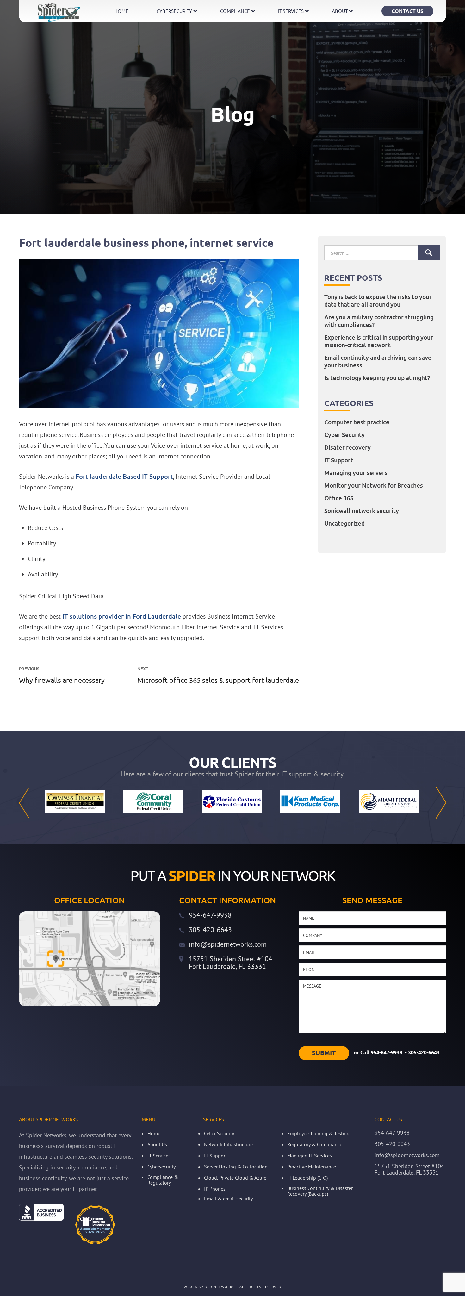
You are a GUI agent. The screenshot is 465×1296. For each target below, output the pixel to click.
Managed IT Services (309, 1155)
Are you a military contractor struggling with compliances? (379, 321)
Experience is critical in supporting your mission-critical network (378, 341)
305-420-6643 (210, 929)
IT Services (291, 11)
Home (121, 11)
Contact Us (407, 11)
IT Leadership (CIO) (307, 1178)
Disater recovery (347, 447)
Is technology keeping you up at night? (377, 377)
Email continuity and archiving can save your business (377, 361)
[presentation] (24, 803)
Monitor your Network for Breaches (373, 485)
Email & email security (228, 1198)
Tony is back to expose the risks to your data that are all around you (378, 300)
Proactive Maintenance (311, 1166)
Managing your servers (356, 472)
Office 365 (339, 498)
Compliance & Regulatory (162, 1180)
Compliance (235, 11)
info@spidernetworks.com (228, 944)
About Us (157, 1144)
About (340, 11)
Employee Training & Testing (318, 1133)
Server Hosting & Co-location (236, 1166)
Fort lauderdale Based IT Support (124, 476)
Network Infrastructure (228, 1144)
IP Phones (215, 1189)
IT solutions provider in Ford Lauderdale (121, 616)
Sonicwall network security (361, 510)
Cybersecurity (174, 11)
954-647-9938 (210, 915)
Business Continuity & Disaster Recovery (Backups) (320, 1191)
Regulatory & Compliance (314, 1144)
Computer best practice (356, 422)
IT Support (338, 460)
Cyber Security (344, 434)
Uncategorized (344, 523)
